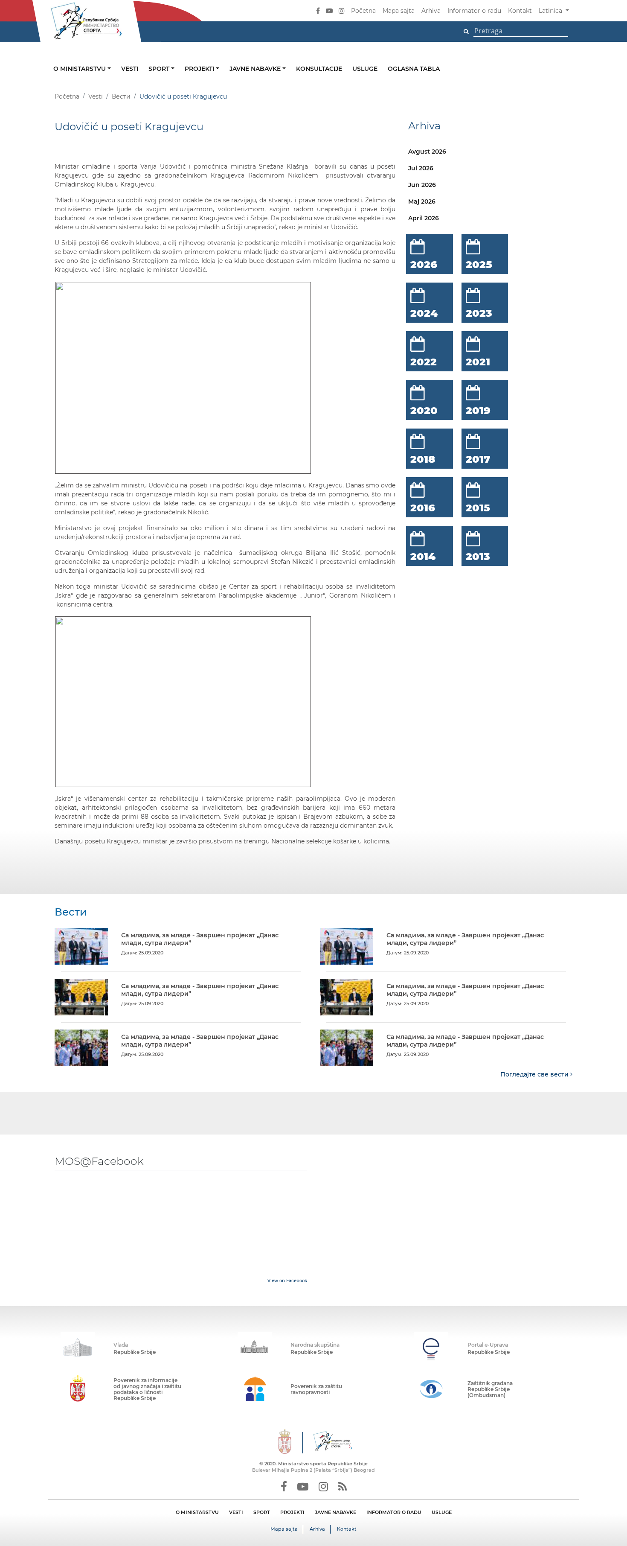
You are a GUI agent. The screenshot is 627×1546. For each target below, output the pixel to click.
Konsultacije (319, 69)
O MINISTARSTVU (197, 1512)
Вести (121, 96)
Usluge (364, 69)
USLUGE (442, 1512)
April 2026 (423, 218)
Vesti (129, 69)
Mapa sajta (399, 11)
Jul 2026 (420, 168)
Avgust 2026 (427, 151)
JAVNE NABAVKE (335, 1512)
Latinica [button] (551, 11)
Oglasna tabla (414, 69)
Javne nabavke (255, 69)
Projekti (200, 69)
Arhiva (431, 11)
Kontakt (520, 11)
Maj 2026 (421, 201)
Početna (363, 11)
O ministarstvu (80, 69)
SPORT (261, 1512)
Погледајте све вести (535, 1074)
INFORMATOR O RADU (393, 1512)
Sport (159, 69)
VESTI (236, 1512)
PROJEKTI (292, 1512)
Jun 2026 (422, 185)
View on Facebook (287, 1280)
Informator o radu (474, 11)
